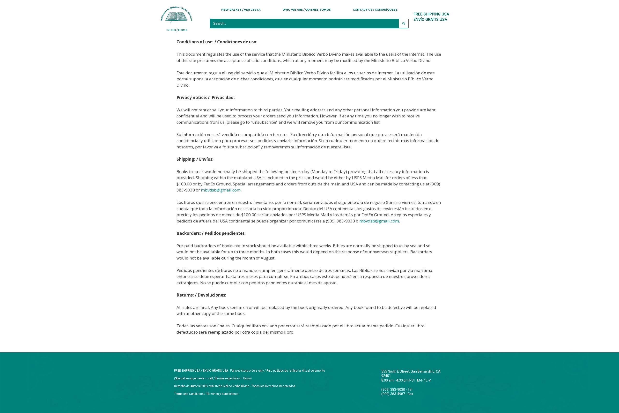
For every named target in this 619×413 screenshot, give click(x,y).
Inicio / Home (176, 30)
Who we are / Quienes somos (307, 9)
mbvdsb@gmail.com (221, 190)
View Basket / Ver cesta (240, 9)
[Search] (403, 23)
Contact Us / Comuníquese (375, 9)
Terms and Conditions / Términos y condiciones (206, 394)
